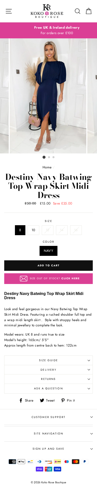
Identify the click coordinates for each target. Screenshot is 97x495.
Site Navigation (48, 433)
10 (33, 229)
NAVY (48, 250)
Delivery (48, 370)
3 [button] (53, 157)
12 (47, 229)
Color (48, 242)
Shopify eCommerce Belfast (48, 491)
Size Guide (48, 360)
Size (48, 221)
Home (47, 167)
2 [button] (49, 157)
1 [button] (44, 157)
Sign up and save (49, 449)
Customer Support (49, 417)
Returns (48, 379)
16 (76, 229)
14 (62, 229)
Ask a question (48, 388)
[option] (48, 30)
